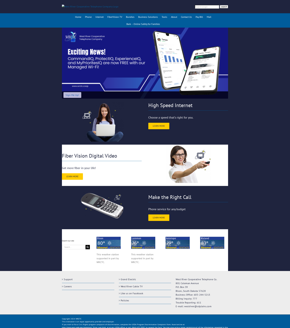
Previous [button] (65, 63)
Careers (68, 286)
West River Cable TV (132, 286)
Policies (125, 300)
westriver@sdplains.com (197, 306)
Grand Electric (128, 279)
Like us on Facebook (132, 293)
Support (68, 279)
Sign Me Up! (72, 95)
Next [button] (225, 63)
